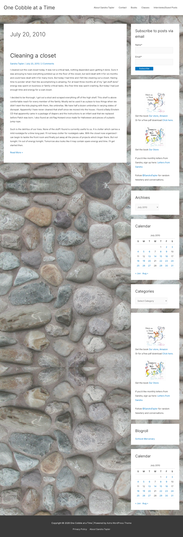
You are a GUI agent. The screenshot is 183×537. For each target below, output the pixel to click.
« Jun (138, 273)
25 (138, 265)
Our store (153, 115)
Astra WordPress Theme (119, 523)
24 (172, 261)
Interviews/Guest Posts (165, 7)
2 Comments (47, 63)
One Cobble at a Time (29, 7)
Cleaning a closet (33, 55)
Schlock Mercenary (145, 438)
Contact (123, 7)
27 (149, 265)
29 (161, 265)
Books (134, 7)
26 (144, 265)
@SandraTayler (150, 175)
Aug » (145, 273)
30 (166, 265)
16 (166, 256)
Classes (145, 7)
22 (161, 261)
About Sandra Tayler (104, 7)
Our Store (154, 149)
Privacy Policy (80, 529)
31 (172, 265)
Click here (167, 120)
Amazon (164, 115)
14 (155, 256)
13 (149, 256)
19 (144, 261)
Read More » (16, 153)
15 (161, 256)
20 (149, 261)
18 (138, 261)
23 (166, 261)
